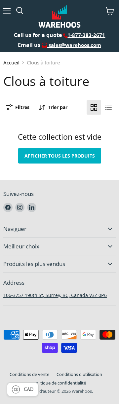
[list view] (108, 107)
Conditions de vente (29, 374)
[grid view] (94, 107)
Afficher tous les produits (59, 156)
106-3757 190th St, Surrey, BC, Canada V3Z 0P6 (55, 295)
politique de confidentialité (59, 383)
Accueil (11, 62)
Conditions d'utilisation (79, 374)
